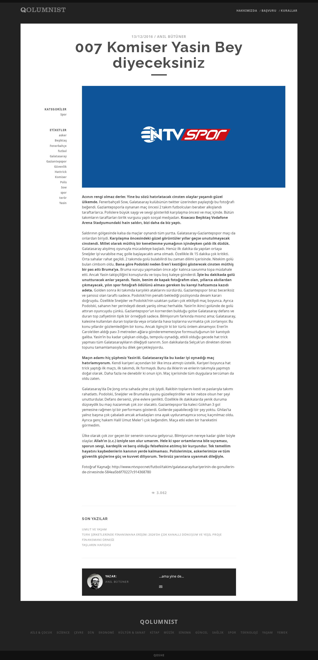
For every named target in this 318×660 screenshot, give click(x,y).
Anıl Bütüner (171, 36)
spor (64, 193)
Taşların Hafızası (96, 545)
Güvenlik (60, 167)
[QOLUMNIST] (43, 10)
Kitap (154, 632)
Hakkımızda (246, 11)
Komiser (61, 177)
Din (91, 632)
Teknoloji (249, 632)
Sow (64, 187)
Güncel (201, 632)
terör (63, 198)
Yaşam (267, 632)
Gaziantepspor (56, 161)
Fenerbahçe (58, 146)
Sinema (185, 632)
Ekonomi (106, 632)
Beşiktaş (61, 140)
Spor (63, 114)
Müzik (169, 632)
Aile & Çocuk (41, 632)
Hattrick (61, 172)
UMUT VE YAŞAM (94, 529)
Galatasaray (58, 156)
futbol (62, 151)
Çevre (79, 632)
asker (63, 135)
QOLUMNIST (159, 622)
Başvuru (269, 11)
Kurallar (289, 11)
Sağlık (217, 632)
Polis (63, 182)
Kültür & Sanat (132, 632)
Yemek (282, 632)
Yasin (63, 203)
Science (63, 632)
